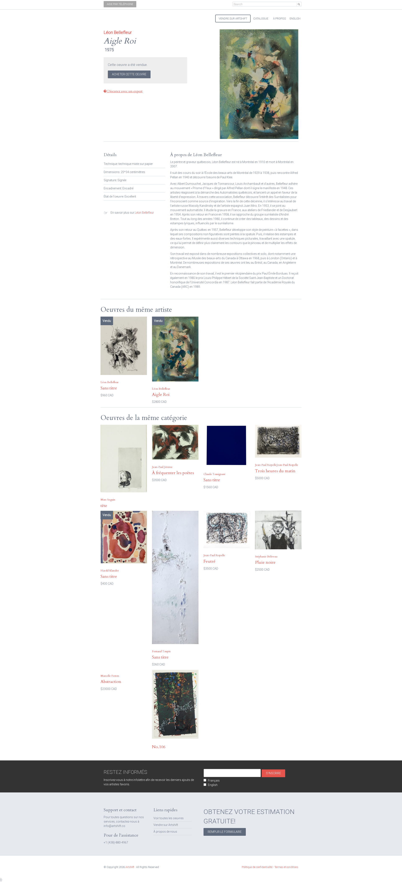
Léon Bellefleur (144, 212)
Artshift (110, 16)
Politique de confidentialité (257, 867)
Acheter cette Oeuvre (129, 74)
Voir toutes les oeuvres (168, 818)
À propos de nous (165, 831)
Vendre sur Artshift (165, 825)
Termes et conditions (286, 867)
